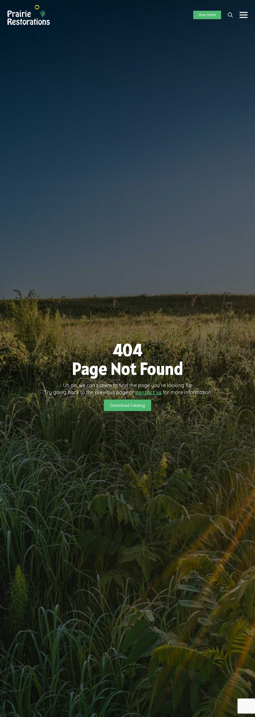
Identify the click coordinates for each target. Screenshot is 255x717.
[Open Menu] (244, 15)
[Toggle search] (230, 14)
